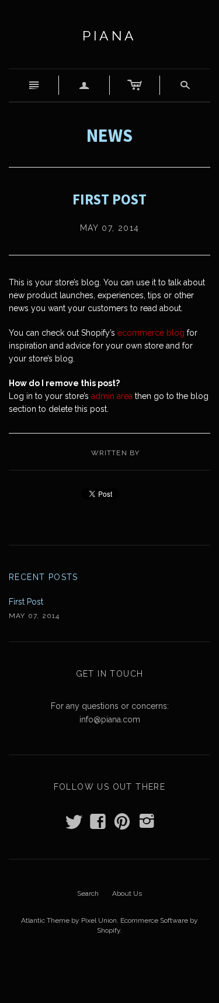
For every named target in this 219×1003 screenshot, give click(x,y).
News (109, 135)
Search (88, 893)
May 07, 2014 (110, 228)
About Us (127, 893)
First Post (26, 601)
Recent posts (43, 577)
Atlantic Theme (45, 920)
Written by (115, 453)
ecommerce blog (151, 332)
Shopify (108, 930)
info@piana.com (109, 719)
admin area (112, 396)
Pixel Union (99, 920)
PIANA (109, 35)
